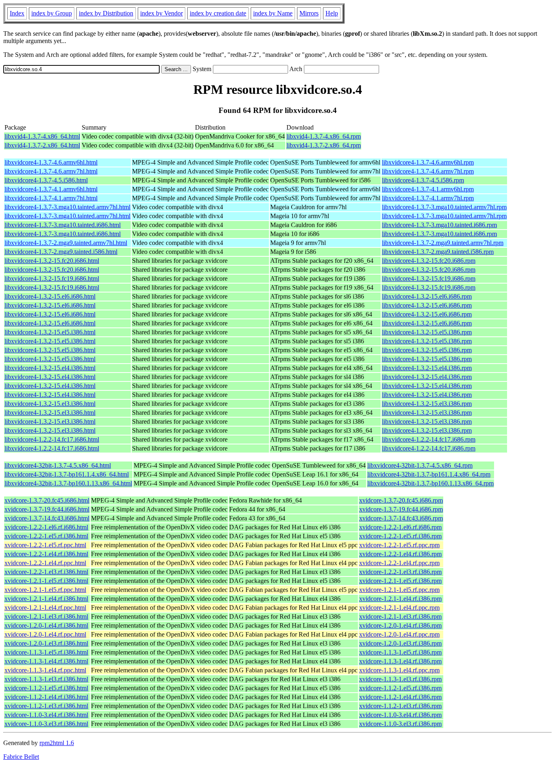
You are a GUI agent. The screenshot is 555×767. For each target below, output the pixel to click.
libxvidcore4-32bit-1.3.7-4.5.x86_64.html (57, 465)
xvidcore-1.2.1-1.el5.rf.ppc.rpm (399, 589)
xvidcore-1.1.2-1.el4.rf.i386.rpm (400, 696)
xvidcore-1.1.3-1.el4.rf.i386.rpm (400, 661)
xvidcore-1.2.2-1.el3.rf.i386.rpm (400, 571)
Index (17, 13)
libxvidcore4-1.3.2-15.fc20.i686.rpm (428, 260)
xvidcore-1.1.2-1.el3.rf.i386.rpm (400, 705)
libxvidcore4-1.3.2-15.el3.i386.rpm (427, 403)
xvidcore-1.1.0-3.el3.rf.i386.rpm (400, 723)
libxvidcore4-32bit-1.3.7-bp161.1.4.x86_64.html (66, 474)
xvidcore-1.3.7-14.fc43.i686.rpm (401, 518)
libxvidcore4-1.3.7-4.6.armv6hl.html (51, 162)
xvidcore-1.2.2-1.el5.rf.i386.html (46, 536)
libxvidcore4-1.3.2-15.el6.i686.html (49, 296)
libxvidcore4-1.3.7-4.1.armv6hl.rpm (428, 189)
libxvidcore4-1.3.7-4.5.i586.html (46, 180)
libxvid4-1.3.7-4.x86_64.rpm (323, 136)
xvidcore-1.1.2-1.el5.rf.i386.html (46, 688)
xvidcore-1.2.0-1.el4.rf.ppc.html (45, 634)
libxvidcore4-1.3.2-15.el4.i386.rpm (427, 367)
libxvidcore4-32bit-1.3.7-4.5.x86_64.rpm (420, 465)
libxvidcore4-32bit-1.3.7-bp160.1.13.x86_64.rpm (430, 483)
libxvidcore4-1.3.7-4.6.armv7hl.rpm (428, 171)
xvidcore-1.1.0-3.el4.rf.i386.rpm (400, 714)
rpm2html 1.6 (56, 742)
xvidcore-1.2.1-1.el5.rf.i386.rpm (400, 580)
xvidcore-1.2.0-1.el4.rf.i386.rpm (400, 625)
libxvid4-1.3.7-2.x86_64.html (42, 145)
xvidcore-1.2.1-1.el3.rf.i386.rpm (400, 616)
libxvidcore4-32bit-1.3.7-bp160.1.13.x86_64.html (68, 483)
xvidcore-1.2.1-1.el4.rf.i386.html (46, 598)
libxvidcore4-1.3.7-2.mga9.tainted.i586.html (60, 251)
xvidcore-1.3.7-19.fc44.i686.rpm (401, 509)
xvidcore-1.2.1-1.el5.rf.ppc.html (45, 589)
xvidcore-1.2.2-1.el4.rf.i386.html (46, 553)
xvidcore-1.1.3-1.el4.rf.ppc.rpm (399, 670)
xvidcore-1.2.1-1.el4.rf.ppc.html (45, 607)
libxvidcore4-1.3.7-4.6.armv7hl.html (51, 171)
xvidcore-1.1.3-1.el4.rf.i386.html (46, 661)
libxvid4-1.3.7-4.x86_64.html (42, 136)
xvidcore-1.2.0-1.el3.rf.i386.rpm (400, 643)
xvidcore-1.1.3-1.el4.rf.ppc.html (45, 670)
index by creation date (218, 13)
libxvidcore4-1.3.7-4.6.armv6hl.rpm (428, 162)
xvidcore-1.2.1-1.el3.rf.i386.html (46, 616)
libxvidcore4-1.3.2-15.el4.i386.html (49, 367)
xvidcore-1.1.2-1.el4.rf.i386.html (46, 696)
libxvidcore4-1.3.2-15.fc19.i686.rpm (428, 278)
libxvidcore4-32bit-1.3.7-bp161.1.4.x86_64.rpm (428, 474)
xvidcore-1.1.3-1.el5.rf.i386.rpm (400, 652)
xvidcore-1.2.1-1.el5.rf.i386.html (46, 580)
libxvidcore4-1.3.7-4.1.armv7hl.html (51, 198)
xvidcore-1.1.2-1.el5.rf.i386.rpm (400, 688)
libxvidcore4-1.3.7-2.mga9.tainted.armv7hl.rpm (442, 242)
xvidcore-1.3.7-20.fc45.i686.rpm (401, 500)
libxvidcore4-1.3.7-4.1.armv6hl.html (51, 189)
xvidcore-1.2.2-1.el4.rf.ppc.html (45, 562)
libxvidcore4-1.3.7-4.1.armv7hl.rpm (428, 198)
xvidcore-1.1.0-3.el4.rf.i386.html (46, 714)
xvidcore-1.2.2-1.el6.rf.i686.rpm (400, 527)
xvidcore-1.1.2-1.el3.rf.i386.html (46, 705)
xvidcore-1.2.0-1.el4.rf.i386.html (46, 625)
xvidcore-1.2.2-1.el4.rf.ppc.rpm (399, 562)
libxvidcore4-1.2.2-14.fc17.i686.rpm (428, 439)
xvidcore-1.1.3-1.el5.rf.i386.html (46, 652)
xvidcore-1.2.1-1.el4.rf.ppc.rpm (399, 607)
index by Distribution (106, 13)
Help (331, 13)
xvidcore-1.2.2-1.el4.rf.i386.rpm (400, 553)
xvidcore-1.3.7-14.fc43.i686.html (46, 518)
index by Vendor (161, 13)
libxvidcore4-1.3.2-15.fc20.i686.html (51, 260)
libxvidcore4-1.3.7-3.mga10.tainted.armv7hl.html (67, 207)
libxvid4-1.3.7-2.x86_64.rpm (323, 145)
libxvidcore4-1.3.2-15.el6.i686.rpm (427, 296)
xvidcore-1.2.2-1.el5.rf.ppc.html (45, 545)
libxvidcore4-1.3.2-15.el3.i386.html (49, 403)
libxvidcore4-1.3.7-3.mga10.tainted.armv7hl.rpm (444, 207)
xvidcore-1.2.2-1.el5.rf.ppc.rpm (399, 545)
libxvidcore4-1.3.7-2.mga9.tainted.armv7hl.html (65, 242)
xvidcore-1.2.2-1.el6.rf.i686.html (46, 527)
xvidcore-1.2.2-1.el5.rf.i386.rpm (400, 536)
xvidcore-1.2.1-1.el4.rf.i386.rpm (400, 598)
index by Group (51, 13)
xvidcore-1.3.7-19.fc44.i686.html (46, 509)
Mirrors (309, 13)
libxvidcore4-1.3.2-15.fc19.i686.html (51, 278)
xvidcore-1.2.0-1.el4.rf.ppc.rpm (399, 634)
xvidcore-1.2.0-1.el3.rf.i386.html (46, 643)
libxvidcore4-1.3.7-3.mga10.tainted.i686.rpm (439, 224)
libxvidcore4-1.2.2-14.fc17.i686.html (51, 439)
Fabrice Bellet (21, 756)
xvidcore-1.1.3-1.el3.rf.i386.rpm (400, 679)
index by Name (273, 13)
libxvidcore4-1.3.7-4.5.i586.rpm (423, 180)
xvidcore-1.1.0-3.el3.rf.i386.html (46, 723)
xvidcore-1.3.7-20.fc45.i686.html (46, 500)
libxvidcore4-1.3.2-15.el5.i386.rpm (427, 332)
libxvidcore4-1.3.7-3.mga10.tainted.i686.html (62, 224)
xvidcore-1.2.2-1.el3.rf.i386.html (46, 571)
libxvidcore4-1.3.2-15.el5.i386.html (49, 332)
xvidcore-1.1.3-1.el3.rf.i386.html (46, 679)
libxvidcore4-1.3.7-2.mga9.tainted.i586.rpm (438, 251)
